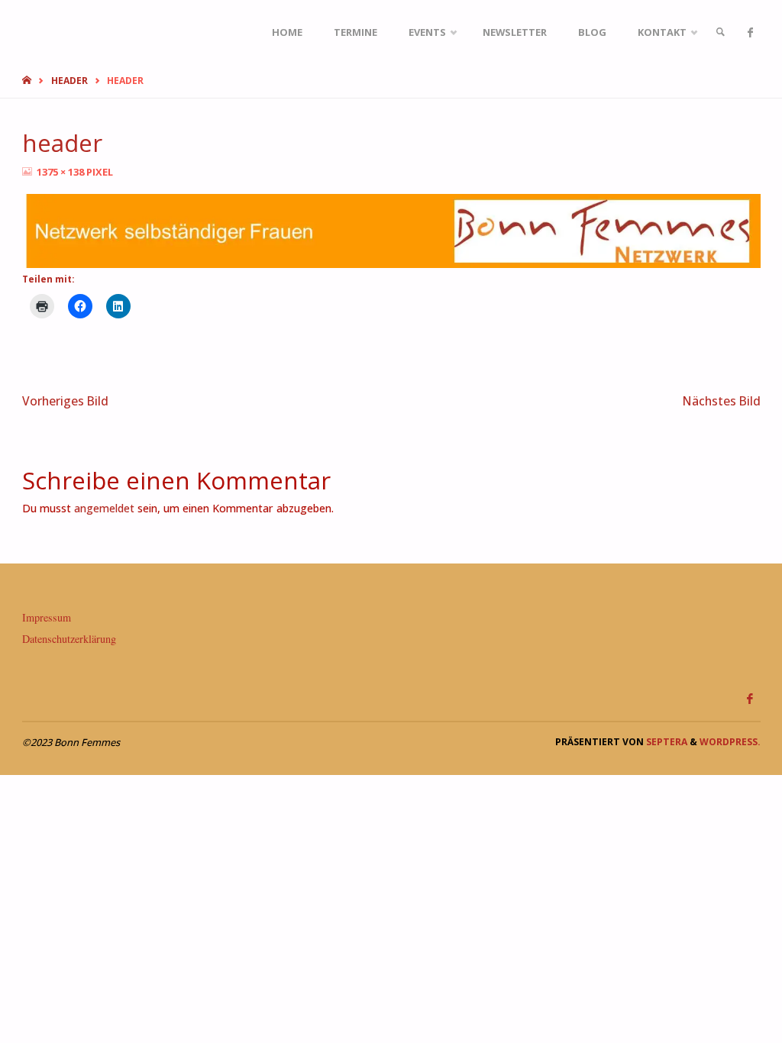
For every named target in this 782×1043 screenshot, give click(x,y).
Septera (665, 741)
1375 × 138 (61, 172)
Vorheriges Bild (65, 400)
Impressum (46, 617)
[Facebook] (750, 32)
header (69, 80)
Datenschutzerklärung (69, 638)
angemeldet (104, 508)
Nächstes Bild (722, 400)
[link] (720, 32)
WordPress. (730, 741)
